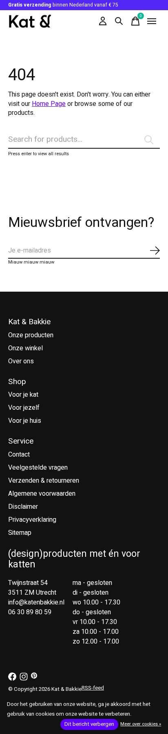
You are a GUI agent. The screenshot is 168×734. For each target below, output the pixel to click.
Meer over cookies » (140, 724)
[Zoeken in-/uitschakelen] (119, 21)
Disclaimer (23, 507)
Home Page (49, 104)
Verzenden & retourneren (43, 481)
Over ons (21, 361)
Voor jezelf (24, 408)
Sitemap (19, 533)
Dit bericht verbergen (89, 724)
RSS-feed (93, 688)
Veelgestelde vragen (38, 467)
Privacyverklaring (32, 520)
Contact (19, 454)
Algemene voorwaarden (41, 494)
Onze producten (30, 335)
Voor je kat (23, 395)
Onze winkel (25, 348)
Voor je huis (24, 421)
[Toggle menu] (152, 21)
